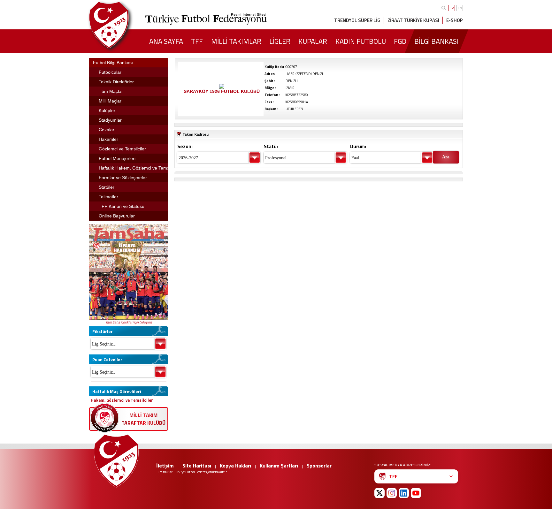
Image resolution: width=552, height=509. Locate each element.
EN (460, 8)
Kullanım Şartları (279, 465)
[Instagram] (392, 493)
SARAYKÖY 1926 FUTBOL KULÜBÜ (222, 91)
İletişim (165, 465)
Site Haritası (196, 465)
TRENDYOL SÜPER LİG (357, 20)
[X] (379, 493)
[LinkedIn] (404, 493)
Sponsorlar (319, 465)
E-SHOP (454, 20)
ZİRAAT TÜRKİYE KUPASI (413, 20)
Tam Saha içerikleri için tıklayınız (128, 322)
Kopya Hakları (235, 465)
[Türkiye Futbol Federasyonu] (119, 25)
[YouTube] (416, 493)
